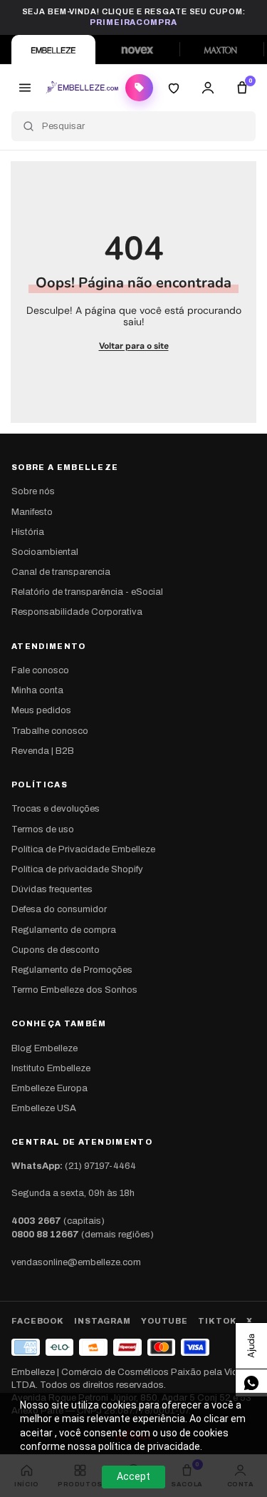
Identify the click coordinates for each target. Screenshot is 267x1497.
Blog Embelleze (44, 1048)
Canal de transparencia (60, 572)
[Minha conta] (207, 87)
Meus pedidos (41, 710)
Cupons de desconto (55, 950)
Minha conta (37, 690)
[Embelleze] (53, 49)
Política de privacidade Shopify (77, 869)
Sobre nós (33, 491)
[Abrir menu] (24, 87)
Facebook (37, 1321)
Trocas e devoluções (55, 809)
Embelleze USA (43, 1108)
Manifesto (32, 512)
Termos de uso (42, 829)
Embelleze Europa (49, 1088)
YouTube (164, 1321)
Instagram (102, 1321)
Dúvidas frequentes (52, 889)
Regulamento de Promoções (71, 970)
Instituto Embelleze (50, 1068)
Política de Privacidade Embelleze (83, 849)
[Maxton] (221, 49)
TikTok (217, 1321)
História (27, 532)
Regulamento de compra (63, 930)
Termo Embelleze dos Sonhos (74, 990)
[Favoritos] (173, 87)
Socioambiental (44, 552)
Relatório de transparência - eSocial (87, 592)
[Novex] (137, 49)
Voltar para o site (134, 346)
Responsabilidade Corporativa (76, 612)
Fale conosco (40, 670)
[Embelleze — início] (82, 87)
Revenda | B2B (42, 751)
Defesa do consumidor (59, 909)
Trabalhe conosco (49, 731)
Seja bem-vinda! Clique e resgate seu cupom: (134, 16)
